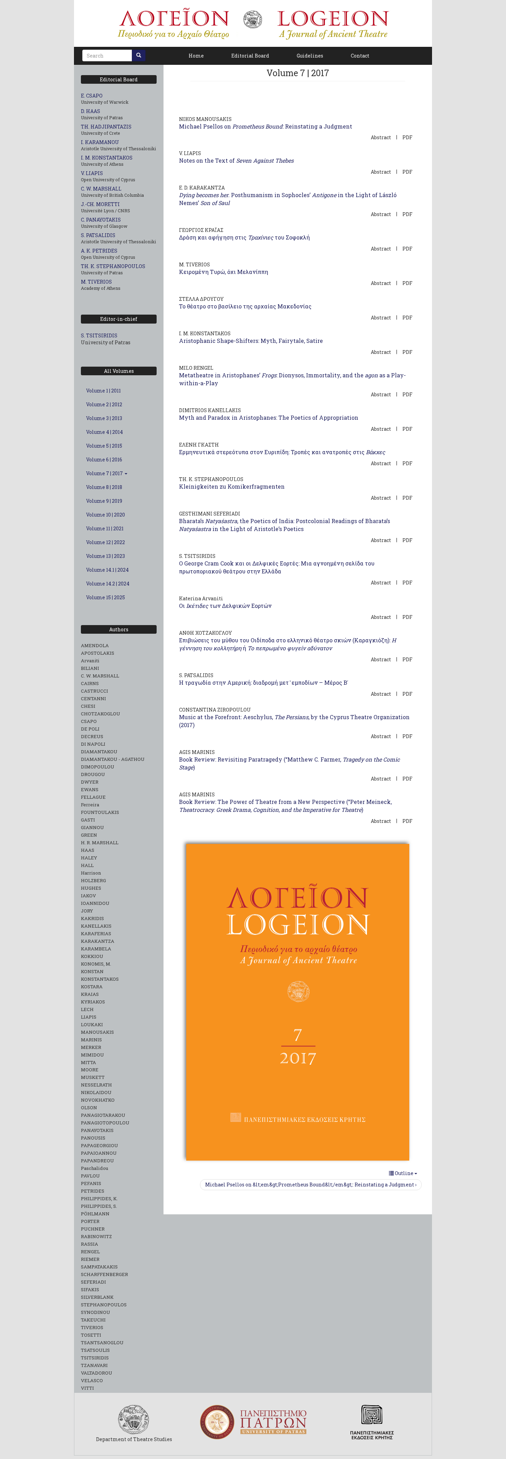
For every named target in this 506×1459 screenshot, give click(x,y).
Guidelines (310, 55)
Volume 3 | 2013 (104, 418)
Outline (404, 1173)
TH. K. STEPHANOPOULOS (113, 266)
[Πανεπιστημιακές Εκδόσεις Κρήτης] (372, 1422)
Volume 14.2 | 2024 (107, 583)
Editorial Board (250, 55)
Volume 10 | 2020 (105, 514)
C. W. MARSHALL (101, 188)
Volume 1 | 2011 (103, 390)
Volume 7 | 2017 (105, 473)
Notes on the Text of (236, 160)
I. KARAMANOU (100, 142)
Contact (360, 55)
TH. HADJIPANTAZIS (106, 126)
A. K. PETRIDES (99, 250)
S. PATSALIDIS (98, 235)
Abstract (381, 137)
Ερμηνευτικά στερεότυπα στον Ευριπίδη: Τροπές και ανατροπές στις (282, 452)
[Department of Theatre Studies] (133, 1419)
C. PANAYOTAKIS (101, 219)
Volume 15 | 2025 (105, 597)
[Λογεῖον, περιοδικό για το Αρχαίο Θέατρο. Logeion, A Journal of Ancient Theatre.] (253, 23)
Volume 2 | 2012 (104, 404)
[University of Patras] (253, 1422)
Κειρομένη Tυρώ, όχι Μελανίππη (223, 271)
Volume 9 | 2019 (104, 501)
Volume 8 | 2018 (104, 487)
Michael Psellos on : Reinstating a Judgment (265, 126)
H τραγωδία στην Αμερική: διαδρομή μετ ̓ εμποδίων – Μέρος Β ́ (264, 682)
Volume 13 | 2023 (105, 556)
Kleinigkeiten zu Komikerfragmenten (232, 486)
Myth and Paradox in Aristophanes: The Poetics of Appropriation (268, 417)
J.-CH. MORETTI (100, 204)
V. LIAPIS (92, 173)
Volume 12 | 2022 (105, 542)
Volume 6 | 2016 (104, 459)
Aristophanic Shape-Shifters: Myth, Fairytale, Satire (251, 340)
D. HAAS (90, 111)
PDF (407, 137)
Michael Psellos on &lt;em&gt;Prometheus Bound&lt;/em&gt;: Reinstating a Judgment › (311, 1184)
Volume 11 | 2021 (105, 528)
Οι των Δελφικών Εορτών (225, 605)
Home (196, 55)
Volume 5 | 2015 (104, 445)
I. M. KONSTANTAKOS (107, 157)
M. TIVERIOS (96, 281)
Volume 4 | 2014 (104, 432)
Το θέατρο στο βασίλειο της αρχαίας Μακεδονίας (245, 306)
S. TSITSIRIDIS (99, 335)
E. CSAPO (92, 95)
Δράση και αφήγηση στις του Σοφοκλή (244, 237)
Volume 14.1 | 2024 (107, 570)
